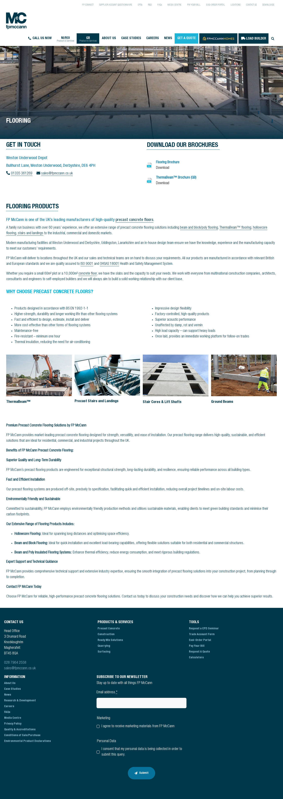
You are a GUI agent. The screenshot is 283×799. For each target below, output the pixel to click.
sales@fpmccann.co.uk (20, 668)
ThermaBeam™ (18, 402)
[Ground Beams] (244, 375)
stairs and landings (30, 233)
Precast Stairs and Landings (97, 401)
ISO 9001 (87, 264)
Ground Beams (222, 402)
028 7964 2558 (15, 663)
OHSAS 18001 (109, 264)
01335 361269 (21, 173)
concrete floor (88, 274)
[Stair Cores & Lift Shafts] (175, 375)
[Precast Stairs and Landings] (107, 375)
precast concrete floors (134, 220)
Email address (107, 692)
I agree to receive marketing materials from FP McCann (138, 726)
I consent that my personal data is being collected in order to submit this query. (142, 752)
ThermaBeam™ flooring (235, 228)
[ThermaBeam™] (39, 375)
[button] (272, 38)
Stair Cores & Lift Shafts (162, 402)
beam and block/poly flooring (199, 228)
